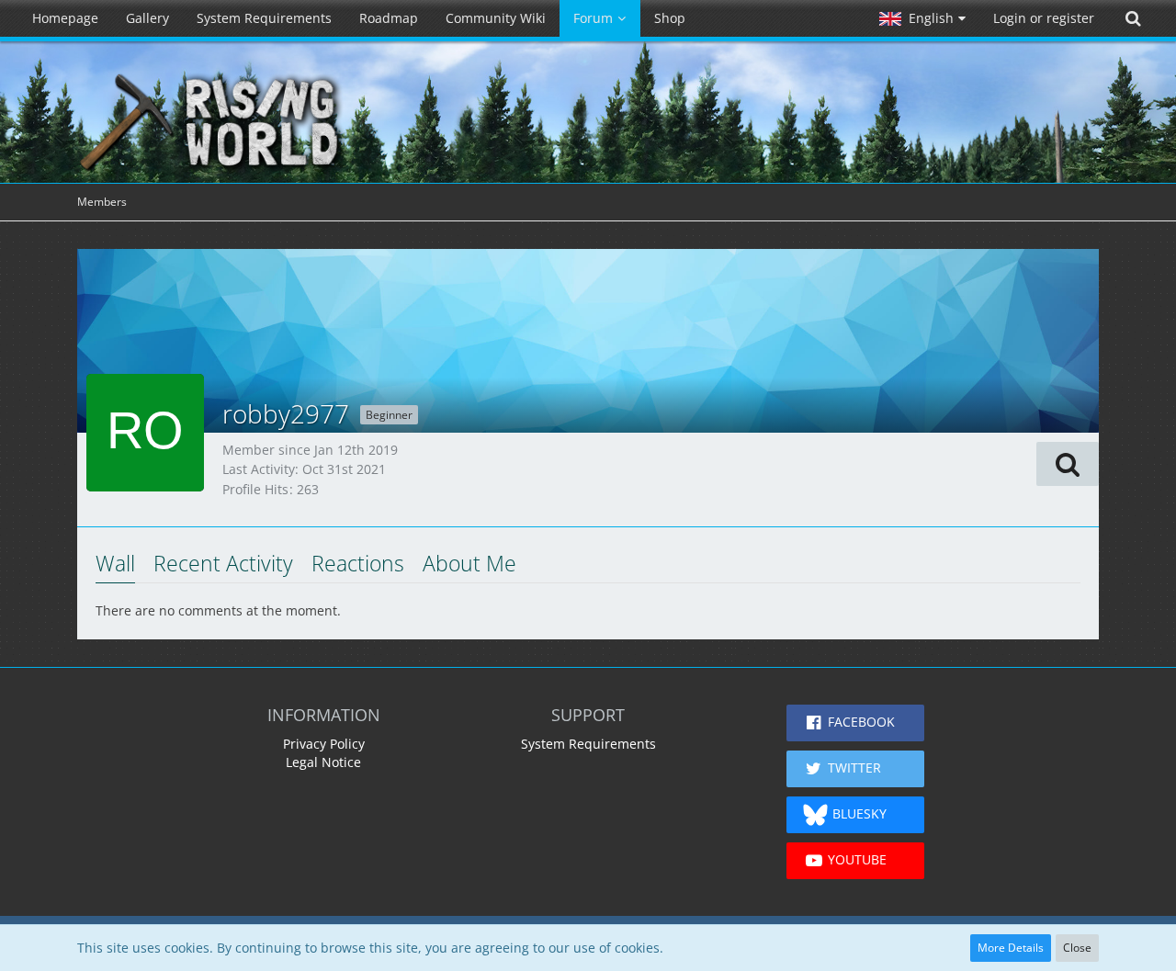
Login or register (1043, 18)
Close (1077, 947)
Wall (115, 563)
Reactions (357, 563)
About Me (469, 563)
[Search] (1133, 18)
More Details (1011, 947)
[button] (922, 18)
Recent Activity (223, 563)
